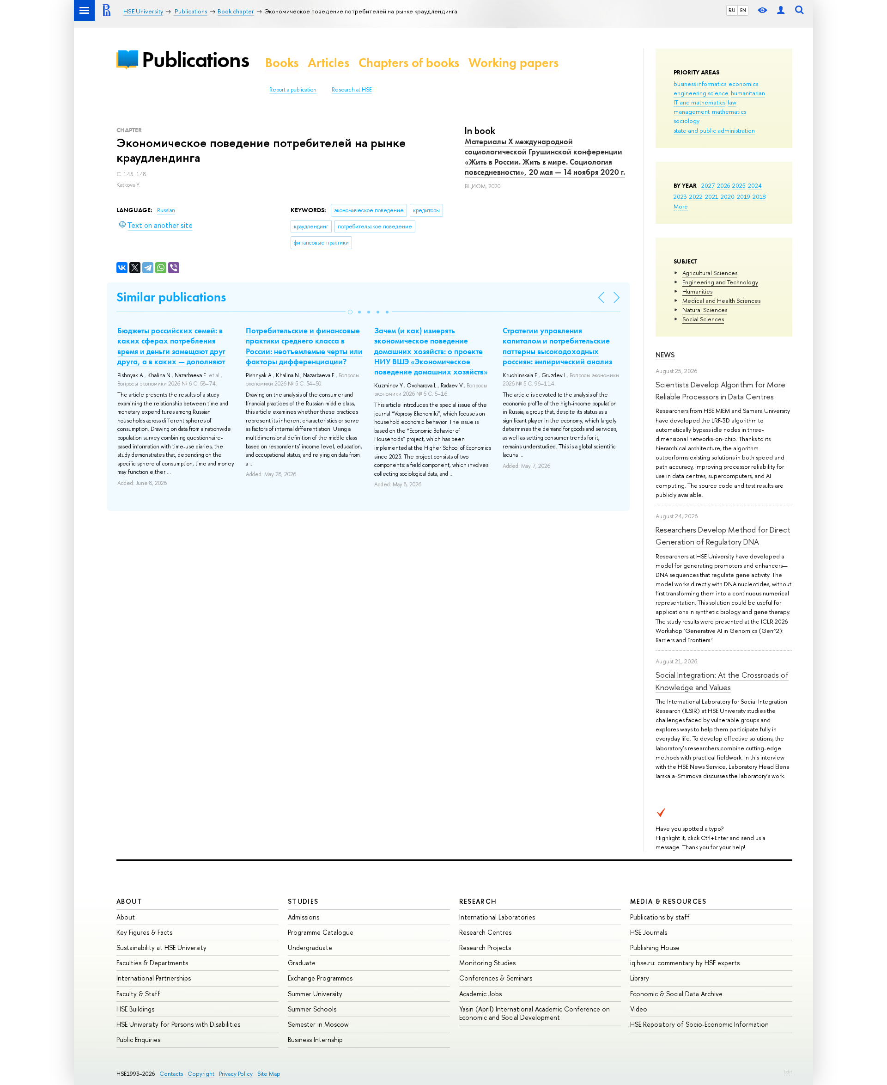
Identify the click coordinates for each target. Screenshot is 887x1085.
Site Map (268, 1074)
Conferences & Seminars (495, 978)
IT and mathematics (699, 102)
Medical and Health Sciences (721, 300)
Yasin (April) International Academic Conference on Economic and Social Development (534, 1013)
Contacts (171, 1074)
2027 (708, 185)
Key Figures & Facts (144, 932)
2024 (755, 185)
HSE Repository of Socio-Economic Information (699, 1024)
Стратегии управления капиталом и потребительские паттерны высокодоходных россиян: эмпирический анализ (557, 345)
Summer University (315, 993)
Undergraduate (310, 947)
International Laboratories (497, 917)
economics (743, 84)
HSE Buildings (135, 1009)
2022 (696, 196)
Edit (788, 1071)
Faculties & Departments (152, 962)
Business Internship (315, 1039)
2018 (759, 196)
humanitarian (748, 93)
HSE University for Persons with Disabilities (178, 1024)
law (732, 102)
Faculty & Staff (138, 993)
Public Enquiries (138, 1039)
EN (743, 10)
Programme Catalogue (320, 932)
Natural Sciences (704, 310)
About (129, 901)
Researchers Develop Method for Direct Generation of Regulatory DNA (723, 535)
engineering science (701, 93)
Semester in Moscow (318, 1024)
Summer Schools (312, 1009)
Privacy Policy (236, 1074)
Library (639, 978)
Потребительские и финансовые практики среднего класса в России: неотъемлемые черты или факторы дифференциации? (304, 345)
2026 (723, 185)
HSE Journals (648, 932)
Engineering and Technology (720, 282)
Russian (166, 210)
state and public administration (714, 130)
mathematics (729, 111)
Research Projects (485, 947)
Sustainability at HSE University (161, 947)
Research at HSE (352, 89)
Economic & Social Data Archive (676, 993)
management (692, 111)
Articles (328, 63)
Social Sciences (703, 319)
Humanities (697, 291)
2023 (680, 196)
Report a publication (292, 89)
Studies (303, 901)
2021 (711, 196)
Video (638, 1009)
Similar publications (171, 297)
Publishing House (655, 947)
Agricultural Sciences (709, 273)
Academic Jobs (480, 993)
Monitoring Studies (487, 962)
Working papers (513, 63)
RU (732, 10)
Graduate (302, 962)
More (681, 206)
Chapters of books (408, 63)
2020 (728, 196)
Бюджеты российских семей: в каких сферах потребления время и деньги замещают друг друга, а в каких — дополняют (171, 345)
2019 (743, 196)
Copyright (201, 1074)
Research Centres (485, 932)
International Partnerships (153, 978)
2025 (739, 185)
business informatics (700, 84)
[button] (350, 312)
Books (281, 63)
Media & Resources (668, 901)
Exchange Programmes (320, 978)
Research (478, 901)
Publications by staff (660, 917)
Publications (195, 59)
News (665, 355)
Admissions (303, 917)
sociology (686, 120)
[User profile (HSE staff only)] (781, 10)
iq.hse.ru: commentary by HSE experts (685, 962)
